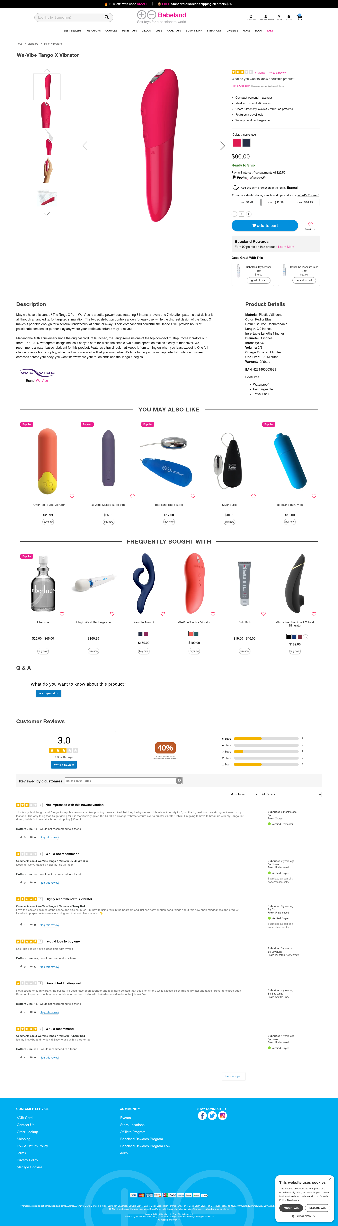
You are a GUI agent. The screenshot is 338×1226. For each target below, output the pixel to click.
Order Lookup (27, 1132)
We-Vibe (42, 381)
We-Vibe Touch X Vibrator (194, 622)
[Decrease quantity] (234, 214)
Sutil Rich (245, 622)
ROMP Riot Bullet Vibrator (48, 505)
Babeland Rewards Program (141, 1139)
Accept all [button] (291, 1207)
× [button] (329, 1179)
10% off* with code (126, 4)
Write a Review (277, 72)
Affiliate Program (133, 1132)
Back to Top (232, 1076)
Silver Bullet (229, 505)
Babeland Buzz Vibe (290, 505)
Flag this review (49, 837)
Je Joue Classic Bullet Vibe (109, 505)
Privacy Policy (27, 1160)
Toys (19, 43)
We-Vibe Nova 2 (144, 622)
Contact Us (25, 1125)
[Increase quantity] (248, 214)
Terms (21, 1153)
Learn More (286, 247)
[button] (222, 145)
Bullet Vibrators (53, 43)
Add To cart (267, 225)
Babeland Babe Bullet (169, 505)
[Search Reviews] (179, 780)
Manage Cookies (29, 1167)
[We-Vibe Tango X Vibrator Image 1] (153, 145)
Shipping (23, 1139)
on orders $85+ (195, 4)
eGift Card (24, 1118)
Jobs (124, 1153)
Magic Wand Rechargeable (93, 622)
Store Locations (132, 1125)
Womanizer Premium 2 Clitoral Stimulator (295, 624)
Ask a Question (241, 85)
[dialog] (304, 1198)
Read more (293, 1200)
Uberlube (43, 622)
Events (125, 1118)
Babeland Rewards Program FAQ (145, 1146)
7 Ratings (260, 72)
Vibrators (33, 43)
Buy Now (48, 521)
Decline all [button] (317, 1207)
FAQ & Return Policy (32, 1146)
